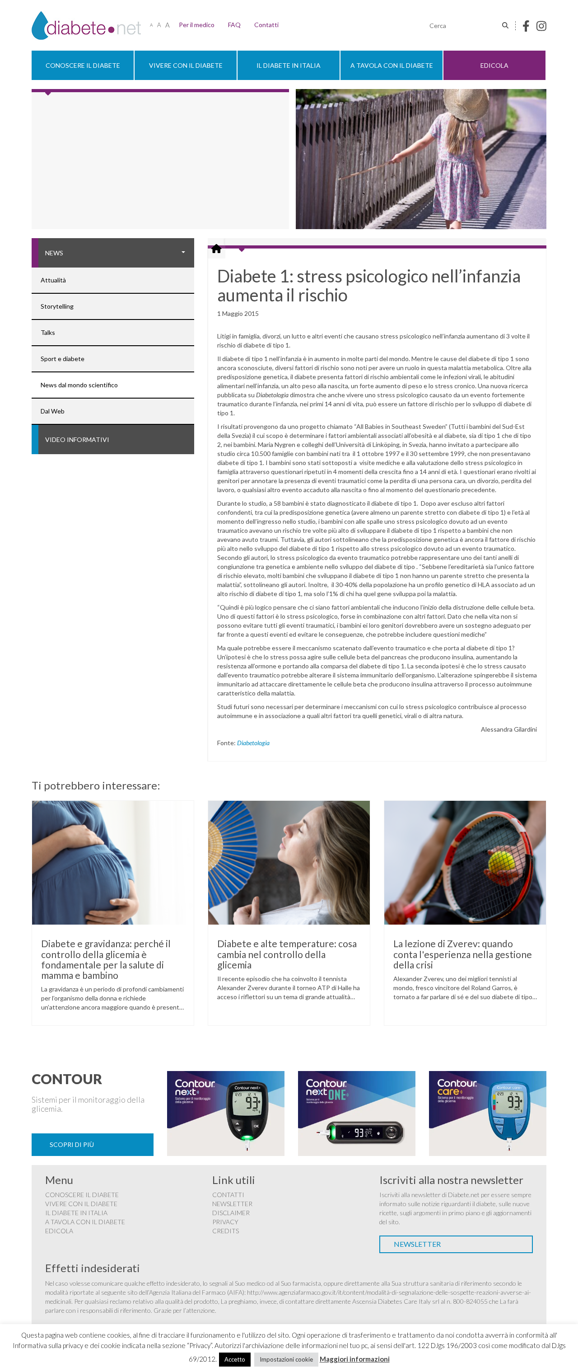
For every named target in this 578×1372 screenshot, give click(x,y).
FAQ (234, 24)
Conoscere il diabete (83, 65)
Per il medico (196, 24)
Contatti (266, 24)
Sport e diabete (62, 358)
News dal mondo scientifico (79, 385)
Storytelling (57, 306)
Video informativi (77, 439)
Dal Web (53, 411)
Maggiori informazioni (355, 1359)
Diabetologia (253, 743)
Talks (48, 332)
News (54, 253)
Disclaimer (231, 1213)
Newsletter (232, 1204)
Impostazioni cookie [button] (286, 1359)
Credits (225, 1231)
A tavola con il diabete (391, 65)
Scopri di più (72, 1144)
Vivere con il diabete (186, 65)
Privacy (225, 1222)
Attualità (53, 280)
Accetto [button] (234, 1359)
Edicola (494, 65)
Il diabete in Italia (288, 65)
